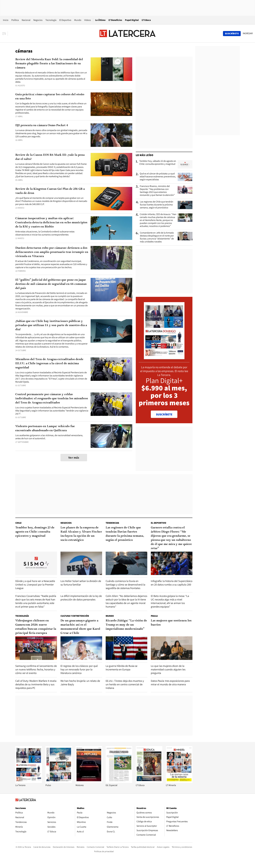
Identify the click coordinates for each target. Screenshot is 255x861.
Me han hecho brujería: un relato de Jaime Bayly (80, 682)
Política (15, 20)
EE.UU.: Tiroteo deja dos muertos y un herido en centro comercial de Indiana (125, 684)
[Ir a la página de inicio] (127, 33)
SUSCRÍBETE (164, 414)
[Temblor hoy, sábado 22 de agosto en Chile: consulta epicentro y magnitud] (185, 164)
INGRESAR (248, 33)
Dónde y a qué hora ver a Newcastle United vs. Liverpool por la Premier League (35, 584)
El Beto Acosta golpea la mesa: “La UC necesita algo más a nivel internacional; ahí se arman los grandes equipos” (170, 601)
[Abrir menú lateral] (5, 33)
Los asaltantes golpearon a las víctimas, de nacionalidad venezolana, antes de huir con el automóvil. (49, 437)
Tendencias (112, 522)
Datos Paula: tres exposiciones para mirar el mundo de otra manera (170, 682)
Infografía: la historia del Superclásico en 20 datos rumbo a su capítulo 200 (171, 582)
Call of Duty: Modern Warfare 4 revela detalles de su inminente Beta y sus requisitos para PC (35, 684)
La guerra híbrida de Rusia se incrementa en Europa (121, 667)
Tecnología (50, 20)
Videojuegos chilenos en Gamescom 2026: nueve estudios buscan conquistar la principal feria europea (35, 627)
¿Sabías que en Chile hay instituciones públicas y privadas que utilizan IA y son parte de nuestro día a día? (51, 325)
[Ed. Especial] (119, 782)
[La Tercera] (28, 782)
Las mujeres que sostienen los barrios (171, 622)
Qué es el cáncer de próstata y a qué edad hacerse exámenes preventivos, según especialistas (158, 176)
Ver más (73, 457)
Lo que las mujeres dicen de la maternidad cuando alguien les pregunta (168, 669)
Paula (154, 615)
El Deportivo (65, 20)
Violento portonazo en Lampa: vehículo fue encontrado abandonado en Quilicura (45, 428)
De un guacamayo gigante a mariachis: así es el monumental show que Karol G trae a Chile (80, 627)
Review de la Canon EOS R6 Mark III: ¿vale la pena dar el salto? (50, 157)
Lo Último (100, 20)
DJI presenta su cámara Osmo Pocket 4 (41, 125)
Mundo (77, 20)
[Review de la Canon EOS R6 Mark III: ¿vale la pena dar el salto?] (111, 164)
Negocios (37, 20)
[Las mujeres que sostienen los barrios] (171, 648)
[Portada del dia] (164, 357)
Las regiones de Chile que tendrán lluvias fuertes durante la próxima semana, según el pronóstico (156, 204)
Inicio (5, 20)
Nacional (26, 20)
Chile (18, 522)
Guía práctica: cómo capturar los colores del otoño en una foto (49, 96)
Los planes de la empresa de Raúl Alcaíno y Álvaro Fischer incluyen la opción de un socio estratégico (81, 534)
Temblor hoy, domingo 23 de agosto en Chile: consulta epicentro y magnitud (34, 531)
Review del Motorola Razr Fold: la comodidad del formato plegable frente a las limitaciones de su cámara (49, 63)
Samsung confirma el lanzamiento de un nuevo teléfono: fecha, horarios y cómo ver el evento (36, 669)
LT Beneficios (115, 20)
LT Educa (146, 20)
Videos (87, 20)
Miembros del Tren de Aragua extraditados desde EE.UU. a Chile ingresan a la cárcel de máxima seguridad (49, 363)
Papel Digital (132, 20)
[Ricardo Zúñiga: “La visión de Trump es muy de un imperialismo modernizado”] (126, 648)
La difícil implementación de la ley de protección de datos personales (81, 597)
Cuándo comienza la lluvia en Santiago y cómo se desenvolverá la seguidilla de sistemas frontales (125, 584)
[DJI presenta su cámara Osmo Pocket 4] (111, 135)
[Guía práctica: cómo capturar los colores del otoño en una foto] (111, 104)
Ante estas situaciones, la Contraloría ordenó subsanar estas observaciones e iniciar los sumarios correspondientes (45, 233)
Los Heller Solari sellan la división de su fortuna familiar (81, 582)
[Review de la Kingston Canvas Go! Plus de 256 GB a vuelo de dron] (111, 198)
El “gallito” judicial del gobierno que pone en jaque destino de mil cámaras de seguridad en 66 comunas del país (51, 284)
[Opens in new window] (89, 782)
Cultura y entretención (75, 615)
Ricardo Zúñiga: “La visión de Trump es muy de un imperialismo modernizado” (126, 624)
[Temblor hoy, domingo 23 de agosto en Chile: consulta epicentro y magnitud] (36, 563)
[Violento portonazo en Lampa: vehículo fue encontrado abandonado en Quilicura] (111, 436)
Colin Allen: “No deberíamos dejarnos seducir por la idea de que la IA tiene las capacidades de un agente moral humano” (126, 601)
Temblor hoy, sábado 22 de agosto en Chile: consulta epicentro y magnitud (157, 162)
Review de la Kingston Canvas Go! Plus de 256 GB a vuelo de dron (50, 191)
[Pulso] (58, 782)
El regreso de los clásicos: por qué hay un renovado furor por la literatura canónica (79, 669)
